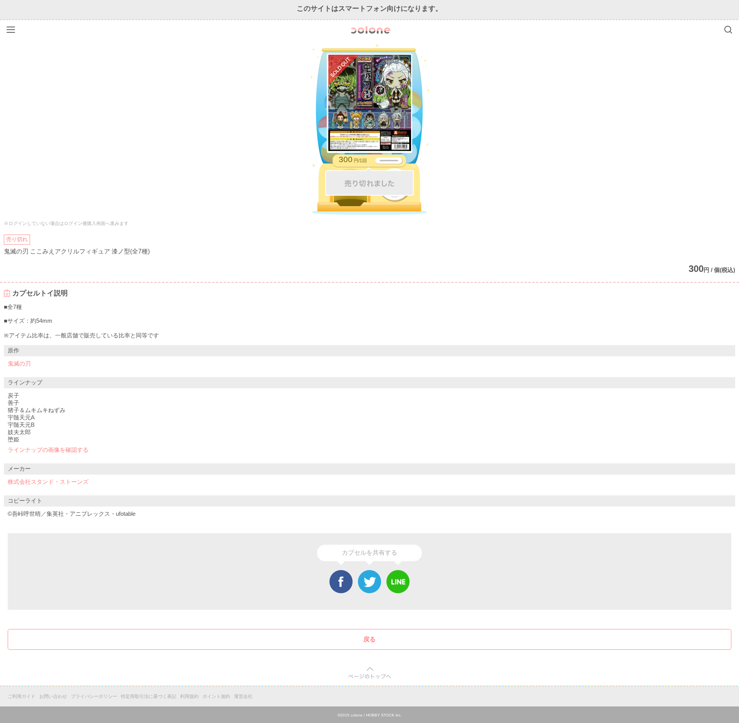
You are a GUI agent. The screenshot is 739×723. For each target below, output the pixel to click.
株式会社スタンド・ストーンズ (48, 481)
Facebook (341, 581)
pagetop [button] (369, 673)
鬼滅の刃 (19, 363)
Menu (12, 28)
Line (398, 581)
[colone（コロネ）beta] (370, 30)
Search (728, 30)
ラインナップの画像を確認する (48, 449)
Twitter (369, 581)
